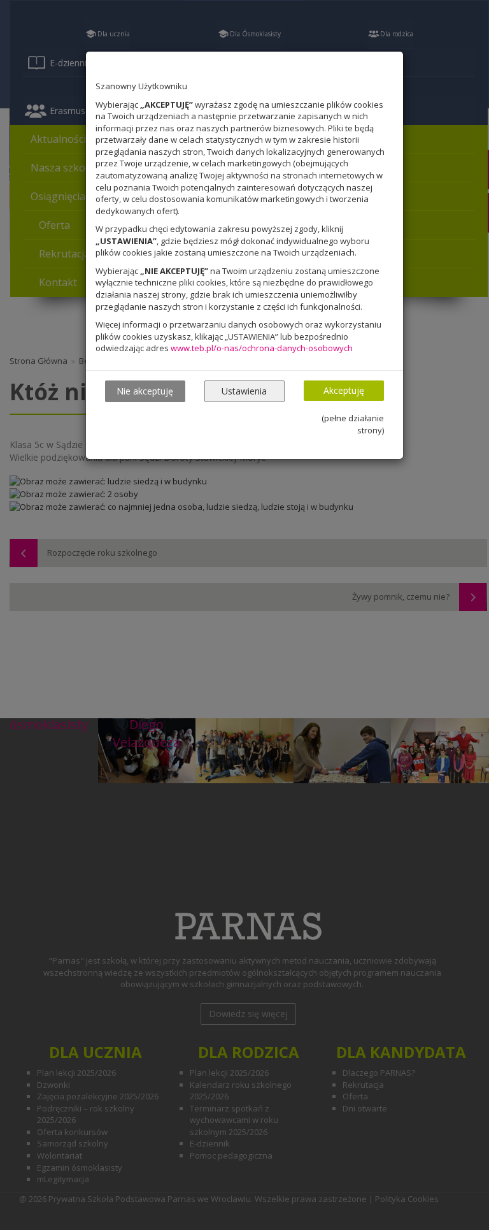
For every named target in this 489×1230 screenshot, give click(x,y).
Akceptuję (343, 390)
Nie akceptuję (145, 391)
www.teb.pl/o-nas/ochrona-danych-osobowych (262, 348)
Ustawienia (244, 391)
